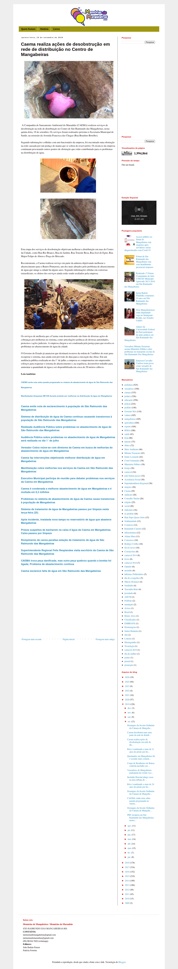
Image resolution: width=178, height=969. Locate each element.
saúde (126, 434)
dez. (130, 707)
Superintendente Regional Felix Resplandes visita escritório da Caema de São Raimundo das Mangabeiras (67, 551)
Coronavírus (129, 551)
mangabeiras (129, 418)
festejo (127, 468)
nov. (130, 712)
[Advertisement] (68, 613)
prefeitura (128, 384)
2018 (127, 862)
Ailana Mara (129, 536)
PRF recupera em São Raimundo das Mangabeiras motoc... (140, 817)
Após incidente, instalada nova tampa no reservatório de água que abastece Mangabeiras (66, 521)
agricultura (129, 422)
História (44, 29)
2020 (127, 699)
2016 (127, 871)
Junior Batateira (131, 630)
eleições (127, 486)
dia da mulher (130, 653)
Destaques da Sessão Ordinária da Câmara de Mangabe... (140, 726)
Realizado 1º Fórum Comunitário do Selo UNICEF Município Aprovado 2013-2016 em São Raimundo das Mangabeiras (139, 280)
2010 (127, 898)
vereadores (129, 388)
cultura (127, 415)
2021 (127, 695)
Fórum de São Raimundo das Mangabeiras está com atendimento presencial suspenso (144, 262)
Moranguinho (130, 642)
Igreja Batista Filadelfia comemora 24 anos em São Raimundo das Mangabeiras (145, 298)
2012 (127, 889)
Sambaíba (128, 585)
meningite (128, 604)
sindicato (128, 494)
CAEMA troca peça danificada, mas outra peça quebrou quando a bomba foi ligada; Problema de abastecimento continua (66, 562)
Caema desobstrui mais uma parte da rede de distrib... (139, 733)
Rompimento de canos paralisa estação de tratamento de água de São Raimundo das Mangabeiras (62, 541)
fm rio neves (129, 547)
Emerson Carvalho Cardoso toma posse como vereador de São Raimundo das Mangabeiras (145, 366)
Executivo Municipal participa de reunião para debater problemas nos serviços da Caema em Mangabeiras (68, 479)
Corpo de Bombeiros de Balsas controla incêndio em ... (140, 764)
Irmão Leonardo (131, 456)
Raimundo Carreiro (132, 528)
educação (128, 399)
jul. (129, 830)
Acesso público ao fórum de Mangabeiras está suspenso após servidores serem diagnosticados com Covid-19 (138, 243)
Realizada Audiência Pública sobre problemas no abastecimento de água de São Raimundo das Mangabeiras (66, 428)
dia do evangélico (132, 577)
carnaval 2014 (130, 555)
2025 (127, 681)
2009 (127, 902)
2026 (127, 677)
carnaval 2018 (130, 562)
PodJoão (128, 600)
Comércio (128, 524)
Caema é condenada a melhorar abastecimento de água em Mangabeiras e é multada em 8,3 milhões (66, 490)
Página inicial (69, 639)
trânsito (127, 441)
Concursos (129, 540)
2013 (127, 884)
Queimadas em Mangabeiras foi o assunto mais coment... (141, 757)
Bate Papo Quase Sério (134, 517)
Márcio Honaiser (131, 581)
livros (126, 558)
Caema (127, 490)
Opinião (128, 566)
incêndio (128, 570)
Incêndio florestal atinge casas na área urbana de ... (140, 778)
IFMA (127, 430)
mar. (130, 848)
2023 (127, 686)
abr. (129, 843)
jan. (129, 856)
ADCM (127, 596)
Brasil (127, 612)
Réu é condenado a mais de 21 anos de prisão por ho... (140, 750)
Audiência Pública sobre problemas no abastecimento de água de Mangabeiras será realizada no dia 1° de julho (68, 438)
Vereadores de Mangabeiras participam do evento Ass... (140, 771)
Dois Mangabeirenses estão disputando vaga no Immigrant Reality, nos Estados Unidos (145, 315)
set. (129, 721)
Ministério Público (132, 464)
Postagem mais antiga (105, 639)
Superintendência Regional (136, 483)
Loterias (128, 638)
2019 (127, 704)
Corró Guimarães (132, 460)
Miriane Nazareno (132, 452)
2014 (127, 880)
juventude (128, 593)
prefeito (127, 407)
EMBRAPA (129, 623)
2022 (127, 690)
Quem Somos (28, 29)
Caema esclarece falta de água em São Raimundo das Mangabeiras (61, 571)
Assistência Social (132, 479)
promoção (128, 664)
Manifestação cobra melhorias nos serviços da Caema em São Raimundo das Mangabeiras (67, 469)
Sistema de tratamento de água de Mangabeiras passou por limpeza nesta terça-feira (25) (65, 510)
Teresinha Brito (131, 589)
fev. (129, 852)
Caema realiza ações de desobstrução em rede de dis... (139, 742)
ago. (130, 825)
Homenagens (130, 627)
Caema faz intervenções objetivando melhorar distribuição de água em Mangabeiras (63, 459)
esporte (127, 426)
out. (130, 716)
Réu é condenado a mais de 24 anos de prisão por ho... (140, 785)
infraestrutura (130, 532)
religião (127, 502)
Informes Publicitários (134, 574)
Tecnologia (129, 646)
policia (127, 403)
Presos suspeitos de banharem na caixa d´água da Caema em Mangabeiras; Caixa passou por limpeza (66, 531)
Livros (56, 29)
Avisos (127, 608)
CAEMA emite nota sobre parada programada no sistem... (138, 801)
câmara (127, 392)
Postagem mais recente (32, 639)
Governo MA (130, 411)
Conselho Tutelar (131, 498)
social (126, 505)
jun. (130, 834)
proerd (127, 661)
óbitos (127, 445)
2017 (127, 867)
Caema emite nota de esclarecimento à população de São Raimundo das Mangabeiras (64, 407)
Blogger (121, 962)
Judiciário (128, 509)
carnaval (128, 471)
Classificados (130, 619)
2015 (127, 876)
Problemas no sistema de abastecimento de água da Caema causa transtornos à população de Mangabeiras (67, 500)
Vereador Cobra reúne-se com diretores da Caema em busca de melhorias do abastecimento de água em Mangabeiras (67, 449)
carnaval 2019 (130, 649)
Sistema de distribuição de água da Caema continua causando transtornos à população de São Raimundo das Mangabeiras (66, 418)
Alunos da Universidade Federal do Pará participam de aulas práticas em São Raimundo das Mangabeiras (139, 333)
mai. (130, 839)
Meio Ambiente (131, 449)
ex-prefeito (129, 513)
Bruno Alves (130, 615)
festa (126, 437)
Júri (126, 634)
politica (127, 396)
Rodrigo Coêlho (131, 543)
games (127, 657)
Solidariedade (130, 521)
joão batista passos (132, 475)
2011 (127, 894)
